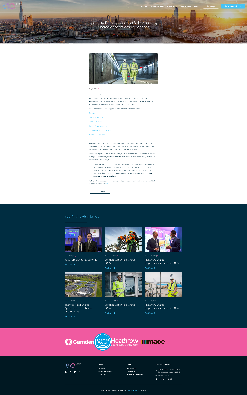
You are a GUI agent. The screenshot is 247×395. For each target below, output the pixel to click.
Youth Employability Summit (81, 259)
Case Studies (185, 6)
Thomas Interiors (95, 122)
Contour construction (97, 135)
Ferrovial (92, 113)
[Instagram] (79, 372)
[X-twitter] (70, 372)
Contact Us (102, 374)
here (107, 184)
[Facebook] (66, 372)
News (196, 6)
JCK (90, 139)
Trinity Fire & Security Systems (100, 130)
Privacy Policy (131, 368)
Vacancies (101, 368)
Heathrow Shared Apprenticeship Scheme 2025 (162, 261)
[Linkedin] (75, 372)
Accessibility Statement (135, 374)
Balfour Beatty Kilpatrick (98, 126)
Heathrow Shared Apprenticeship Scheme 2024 (162, 306)
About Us (144, 6)
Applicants (172, 6)
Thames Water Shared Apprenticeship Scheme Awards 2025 (78, 308)
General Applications (105, 371)
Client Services (157, 6)
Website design (132, 390)
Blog (74, 256)
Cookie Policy (131, 371)
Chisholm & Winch (96, 117)
